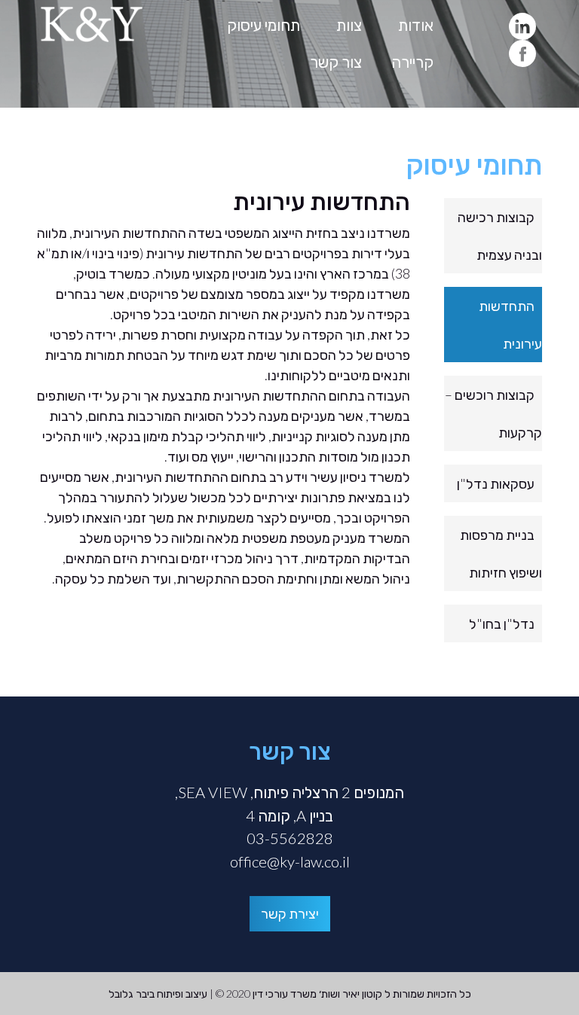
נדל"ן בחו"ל (502, 623)
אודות (415, 25)
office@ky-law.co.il (290, 861)
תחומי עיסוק (263, 25)
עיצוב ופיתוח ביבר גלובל (158, 993)
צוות (349, 25)
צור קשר (336, 62)
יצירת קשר (290, 913)
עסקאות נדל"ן (496, 483)
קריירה (412, 62)
